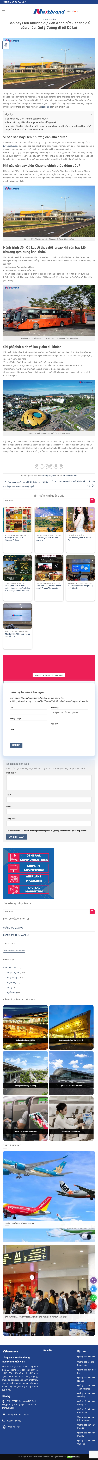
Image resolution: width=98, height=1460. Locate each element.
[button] (3, 11)
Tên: (11, 708)
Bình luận (11, 773)
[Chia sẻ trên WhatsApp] (37, 466)
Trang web (10, 818)
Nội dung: (55, 708)
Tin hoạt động (9, 982)
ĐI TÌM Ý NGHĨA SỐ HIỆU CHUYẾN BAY (19, 1223)
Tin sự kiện (8, 987)
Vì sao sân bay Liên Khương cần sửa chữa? (26, 118)
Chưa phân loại (10, 967)
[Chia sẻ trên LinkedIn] (61, 466)
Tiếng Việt (70, 11)
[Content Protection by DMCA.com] (73, 1456)
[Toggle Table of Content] (88, 115)
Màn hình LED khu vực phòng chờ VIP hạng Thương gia (48, 587)
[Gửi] (92, 500)
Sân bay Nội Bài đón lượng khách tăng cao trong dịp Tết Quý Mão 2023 (36, 1317)
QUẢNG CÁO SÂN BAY (13, 928)
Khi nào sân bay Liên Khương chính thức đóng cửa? (30, 122)
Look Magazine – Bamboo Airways (47, 538)
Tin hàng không (10, 977)
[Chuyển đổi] (26, 927)
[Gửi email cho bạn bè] (51, 466)
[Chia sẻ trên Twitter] (47, 466)
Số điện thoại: (15, 718)
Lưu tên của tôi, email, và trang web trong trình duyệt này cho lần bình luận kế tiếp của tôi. (48, 831)
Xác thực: (55, 724)
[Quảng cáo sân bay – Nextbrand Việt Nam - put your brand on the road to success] (49, 11)
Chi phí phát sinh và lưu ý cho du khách (24, 129)
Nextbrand (46, 107)
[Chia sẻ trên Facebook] (42, 466)
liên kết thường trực (70, 475)
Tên (8, 795)
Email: (12, 729)
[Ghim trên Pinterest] (56, 466)
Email (9, 807)
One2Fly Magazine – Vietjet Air (79, 538)
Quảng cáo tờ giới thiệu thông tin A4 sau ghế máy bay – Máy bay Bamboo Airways (17, 588)
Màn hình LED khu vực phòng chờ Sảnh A (17, 635)
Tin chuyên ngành (49, 19)
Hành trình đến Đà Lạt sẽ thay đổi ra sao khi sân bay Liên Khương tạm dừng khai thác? (48, 126)
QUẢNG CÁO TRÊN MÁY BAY (16, 935)
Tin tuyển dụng (10, 992)
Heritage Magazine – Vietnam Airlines (14, 538)
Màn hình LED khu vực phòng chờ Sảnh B (80, 587)
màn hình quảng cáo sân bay (14, 951)
